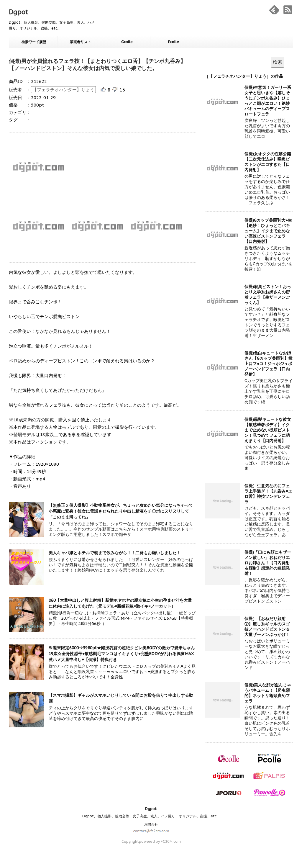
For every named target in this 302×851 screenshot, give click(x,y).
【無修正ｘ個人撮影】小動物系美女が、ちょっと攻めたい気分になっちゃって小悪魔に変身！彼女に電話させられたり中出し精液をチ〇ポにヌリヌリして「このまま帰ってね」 (121, 511)
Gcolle (127, 42)
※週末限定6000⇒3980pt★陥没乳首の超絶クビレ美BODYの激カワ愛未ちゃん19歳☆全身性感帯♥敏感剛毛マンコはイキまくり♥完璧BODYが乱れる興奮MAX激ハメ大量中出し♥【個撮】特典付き (122, 653)
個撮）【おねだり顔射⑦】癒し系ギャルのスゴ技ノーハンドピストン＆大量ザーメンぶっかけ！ (267, 626)
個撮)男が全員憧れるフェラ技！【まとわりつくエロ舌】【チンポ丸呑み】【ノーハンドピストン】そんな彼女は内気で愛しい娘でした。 (97, 64)
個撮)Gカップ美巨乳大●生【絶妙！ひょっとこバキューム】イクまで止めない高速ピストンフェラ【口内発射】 (268, 230)
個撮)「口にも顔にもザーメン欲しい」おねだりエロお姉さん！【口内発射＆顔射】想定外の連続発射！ (267, 562)
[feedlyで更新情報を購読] (274, 9)
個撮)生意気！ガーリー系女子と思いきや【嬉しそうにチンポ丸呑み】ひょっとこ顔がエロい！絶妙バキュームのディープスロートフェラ (267, 101)
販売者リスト (80, 42)
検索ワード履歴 (34, 42)
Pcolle (173, 42)
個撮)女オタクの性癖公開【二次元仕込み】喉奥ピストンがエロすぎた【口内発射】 (267, 161)
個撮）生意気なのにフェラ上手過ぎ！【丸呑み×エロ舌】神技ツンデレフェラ (268, 493)
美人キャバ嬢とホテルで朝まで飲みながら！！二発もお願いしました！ (115, 552)
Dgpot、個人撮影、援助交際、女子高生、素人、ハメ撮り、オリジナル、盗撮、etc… (151, 816)
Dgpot (18, 12)
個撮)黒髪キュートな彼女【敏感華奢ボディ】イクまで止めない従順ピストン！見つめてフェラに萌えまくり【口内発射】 (267, 430)
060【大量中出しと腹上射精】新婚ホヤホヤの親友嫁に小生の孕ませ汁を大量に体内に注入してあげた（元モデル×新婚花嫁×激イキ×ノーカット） (120, 603)
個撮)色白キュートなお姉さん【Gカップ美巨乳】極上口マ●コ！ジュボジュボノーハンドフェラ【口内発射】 (268, 363)
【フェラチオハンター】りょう (63, 89)
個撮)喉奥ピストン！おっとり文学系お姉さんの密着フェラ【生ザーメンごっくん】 (267, 294)
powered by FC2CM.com (160, 841)
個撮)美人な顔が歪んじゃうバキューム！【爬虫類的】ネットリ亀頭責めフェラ (267, 692)
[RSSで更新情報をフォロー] (288, 9)
